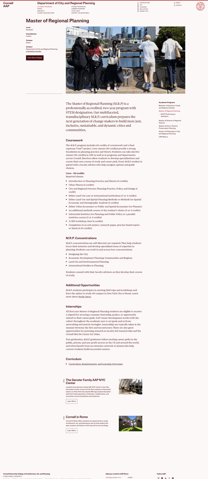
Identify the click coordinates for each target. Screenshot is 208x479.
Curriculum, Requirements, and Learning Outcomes (96, 364)
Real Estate (144, 9)
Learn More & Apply (34, 58)
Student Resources (79, 6)
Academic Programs (44, 6)
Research (40, 11)
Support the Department (80, 13)
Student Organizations (45, 13)
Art (141, 5)
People (39, 9)
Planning (143, 7)
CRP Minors (163, 137)
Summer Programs (78, 9)
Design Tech (144, 11)
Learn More (71, 401)
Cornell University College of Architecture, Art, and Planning (26, 474)
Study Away (76, 11)
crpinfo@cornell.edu (33, 51)
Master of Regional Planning (169, 111)
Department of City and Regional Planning (66, 3)
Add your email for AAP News (117, 474)
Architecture (145, 3)
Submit (130, 477)
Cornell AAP (8, 5)
